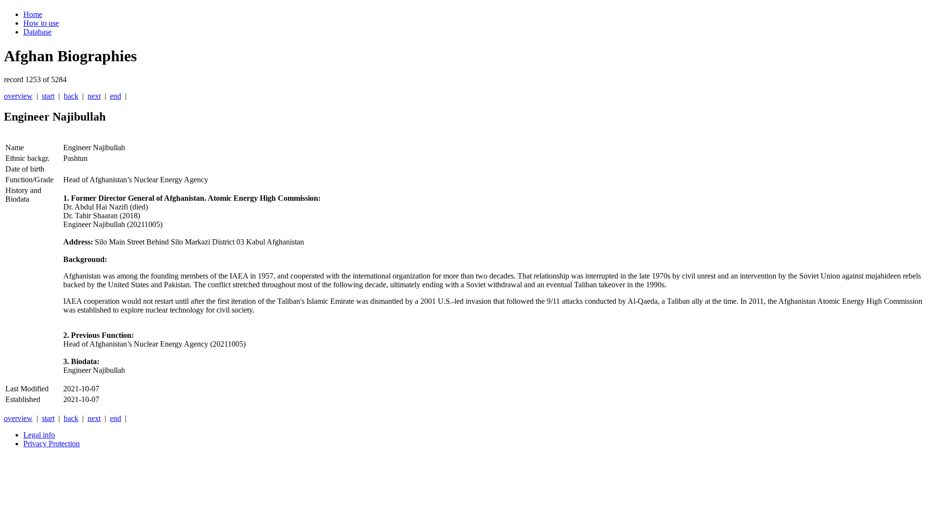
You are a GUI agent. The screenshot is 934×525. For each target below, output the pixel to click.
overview (18, 96)
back (71, 96)
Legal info (39, 435)
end (115, 96)
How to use (41, 23)
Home (32, 14)
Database (37, 32)
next (94, 96)
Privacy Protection (51, 443)
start (48, 96)
